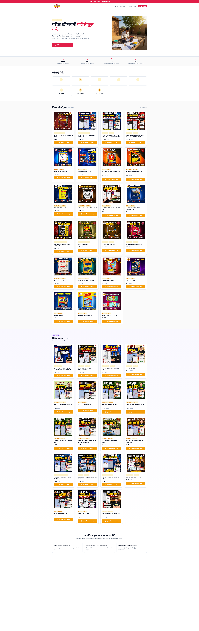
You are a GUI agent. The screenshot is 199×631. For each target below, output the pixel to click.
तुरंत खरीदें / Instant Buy (64, 142)
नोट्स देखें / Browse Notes (61, 45)
